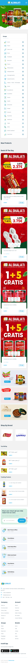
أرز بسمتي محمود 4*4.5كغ (14, 460)
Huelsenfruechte (10, 79)
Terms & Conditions (5, 613)
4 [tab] (12, 27)
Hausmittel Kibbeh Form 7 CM (10, 250)
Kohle (8, 127)
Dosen (8, 42)
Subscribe (22, 520)
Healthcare (9, 119)
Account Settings (18, 618)
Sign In (16, 605)
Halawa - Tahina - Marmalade (13, 82)
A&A (16, 633)
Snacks (8, 97)
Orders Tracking (18, 613)
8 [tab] (18, 27)
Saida (16, 636)
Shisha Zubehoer (11, 130)
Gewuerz (9, 112)
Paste (8, 53)
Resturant (9, 60)
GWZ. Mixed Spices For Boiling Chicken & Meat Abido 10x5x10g (14, 197)
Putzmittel (9, 116)
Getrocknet (9, 105)
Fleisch (8, 45)
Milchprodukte (10, 68)
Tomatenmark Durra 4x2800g (10, 305)
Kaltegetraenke (10, 71)
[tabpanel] (14, 17)
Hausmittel (9, 134)
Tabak (8, 123)
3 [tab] (11, 27)
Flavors (8, 64)
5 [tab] (14, 27)
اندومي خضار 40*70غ (13, 452)
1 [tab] (8, 27)
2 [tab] (9, 27)
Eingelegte (9, 57)
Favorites (17, 610)
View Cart (17, 608)
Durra (7, 308)
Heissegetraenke (11, 75)
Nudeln (8, 101)
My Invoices (17, 615)
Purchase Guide (4, 608)
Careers (2, 618)
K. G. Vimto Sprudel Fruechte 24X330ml (16, 499)
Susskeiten (9, 93)
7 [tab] (16, 27)
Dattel (8, 86)
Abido (7, 199)
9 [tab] (19, 27)
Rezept (8, 108)
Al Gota (16, 631)
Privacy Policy (4, 610)
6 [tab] (15, 27)
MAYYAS (16, 638)
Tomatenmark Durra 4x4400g (10, 359)
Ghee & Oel (9, 49)
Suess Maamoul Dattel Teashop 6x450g (16, 491)
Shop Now (7, 381)
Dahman (7, 253)
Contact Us (3, 615)
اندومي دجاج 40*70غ (13, 468)
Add (22, 202)
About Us (3, 605)
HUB (16, 628)
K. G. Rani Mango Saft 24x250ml (15, 482)
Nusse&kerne (10, 90)
